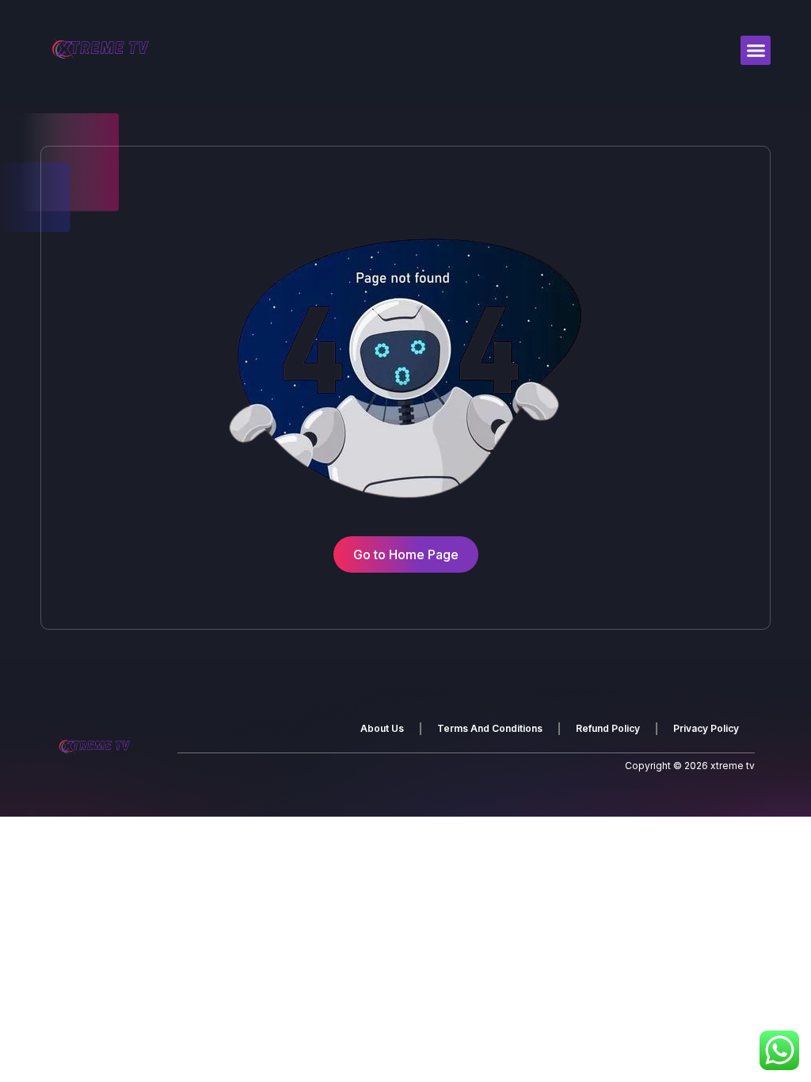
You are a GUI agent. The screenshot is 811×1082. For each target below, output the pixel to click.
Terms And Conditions (490, 728)
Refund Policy (608, 728)
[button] (756, 51)
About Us (382, 728)
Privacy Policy (706, 728)
